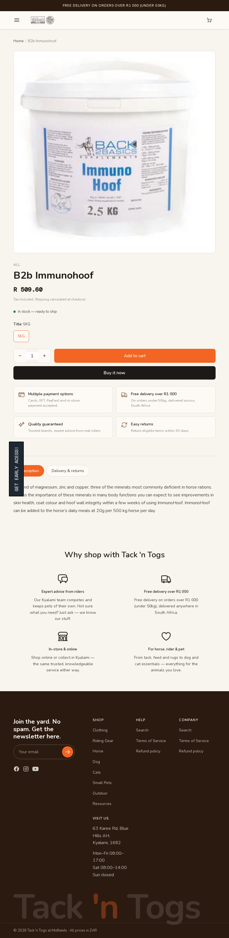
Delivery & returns (68, 470)
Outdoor (100, 793)
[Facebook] (16, 769)
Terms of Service (151, 740)
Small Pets (102, 782)
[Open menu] (17, 20)
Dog (96, 761)
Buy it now (114, 373)
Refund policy (148, 751)
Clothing (100, 730)
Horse (98, 751)
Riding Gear (103, 740)
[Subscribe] (67, 751)
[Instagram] (26, 769)
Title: (21, 324)
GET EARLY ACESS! (16, 469)
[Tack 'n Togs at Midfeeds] (42, 20)
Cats (97, 772)
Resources (102, 803)
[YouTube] (35, 769)
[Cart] (209, 20)
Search (142, 730)
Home (18, 41)
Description (29, 470)
